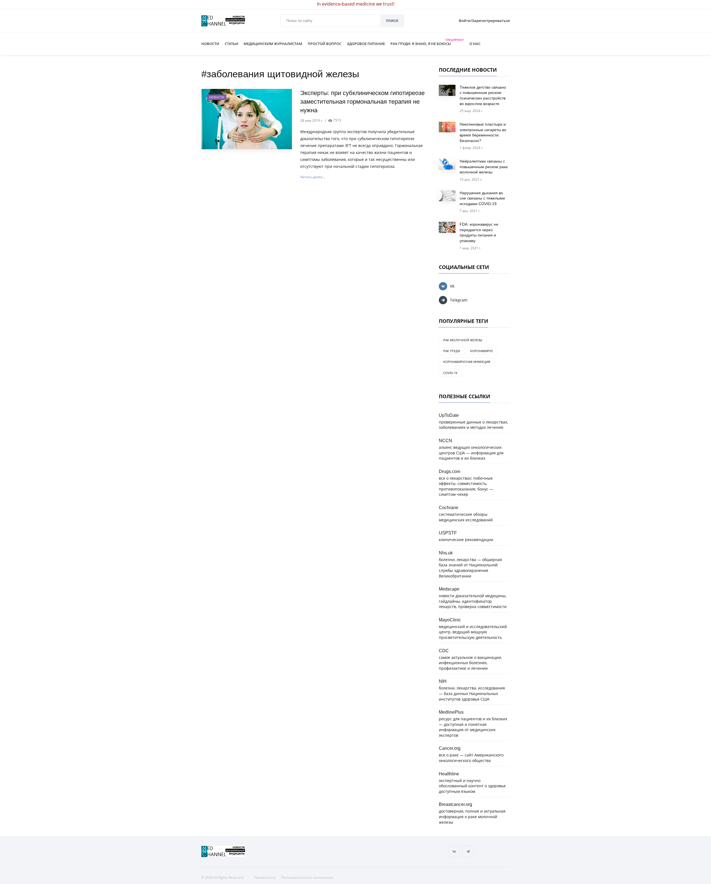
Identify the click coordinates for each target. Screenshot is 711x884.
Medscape (449, 588)
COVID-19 (450, 373)
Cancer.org (449, 748)
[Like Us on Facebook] (454, 851)
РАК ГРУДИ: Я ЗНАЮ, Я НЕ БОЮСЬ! (427, 42)
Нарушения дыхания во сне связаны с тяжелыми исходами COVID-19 (482, 198)
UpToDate (449, 415)
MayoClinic (450, 619)
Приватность (265, 877)
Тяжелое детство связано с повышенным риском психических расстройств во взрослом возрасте (483, 95)
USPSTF (448, 532)
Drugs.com (449, 471)
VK (452, 286)
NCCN (445, 440)
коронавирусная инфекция (466, 362)
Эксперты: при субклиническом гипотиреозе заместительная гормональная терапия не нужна (362, 101)
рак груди (451, 351)
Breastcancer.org (455, 804)
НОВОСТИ (210, 43)
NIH (443, 681)
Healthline (449, 773)
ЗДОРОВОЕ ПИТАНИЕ (366, 43)
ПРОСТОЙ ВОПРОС (324, 43)
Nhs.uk (446, 552)
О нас (472, 43)
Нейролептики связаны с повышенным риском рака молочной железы (484, 166)
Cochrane (448, 507)
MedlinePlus (451, 711)
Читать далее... (312, 177)
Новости (216, 97)
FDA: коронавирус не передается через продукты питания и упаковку (479, 232)
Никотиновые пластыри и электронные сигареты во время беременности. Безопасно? (483, 132)
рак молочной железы (462, 340)
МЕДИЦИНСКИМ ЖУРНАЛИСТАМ (273, 43)
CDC (444, 650)
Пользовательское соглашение (307, 877)
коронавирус (481, 351)
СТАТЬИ (231, 43)
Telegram (458, 300)
